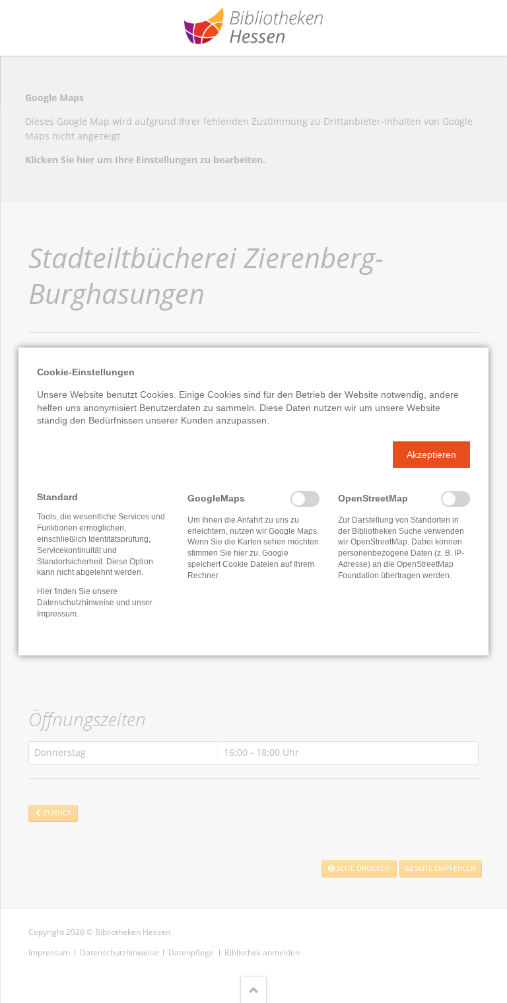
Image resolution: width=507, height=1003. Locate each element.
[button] (431, 454)
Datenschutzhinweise (75, 602)
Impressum (57, 613)
